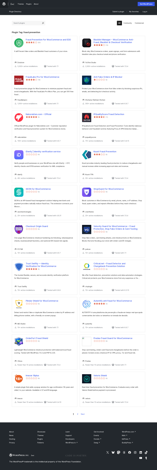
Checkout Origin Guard (37, 226)
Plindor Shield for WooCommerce (42, 301)
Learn (68, 432)
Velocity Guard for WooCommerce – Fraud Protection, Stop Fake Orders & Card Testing (115, 227)
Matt (124, 435)
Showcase (41, 432)
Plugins (40, 439)
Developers (70, 439)
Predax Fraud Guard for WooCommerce (113, 338)
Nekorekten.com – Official (38, 114)
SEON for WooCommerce (38, 189)
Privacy (12, 443)
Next (83, 414)
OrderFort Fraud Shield (37, 338)
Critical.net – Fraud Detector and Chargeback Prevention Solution (109, 264)
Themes (40, 435)
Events (96, 435)
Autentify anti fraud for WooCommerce (113, 301)
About (11, 432)
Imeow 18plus (32, 375)
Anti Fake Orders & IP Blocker (108, 77)
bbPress (126, 439)
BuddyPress (127, 443)
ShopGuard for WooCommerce (109, 189)
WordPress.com (129, 432)
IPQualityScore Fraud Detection (109, 114)
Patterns (40, 443)
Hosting (12, 439)
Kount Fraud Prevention (105, 151)
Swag (97, 443)
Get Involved (99, 432)
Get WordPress (146, 4)
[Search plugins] (43, 23)
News (11, 435)
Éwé (32, 455)
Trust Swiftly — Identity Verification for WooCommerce (41, 264)
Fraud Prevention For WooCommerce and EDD (48, 39)
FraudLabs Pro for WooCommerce (42, 77)
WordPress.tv (72, 443)
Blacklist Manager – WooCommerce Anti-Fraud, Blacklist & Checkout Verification (114, 40)
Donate (97, 439)
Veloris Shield (100, 375)
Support (69, 435)
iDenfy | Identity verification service (43, 151)
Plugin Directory (15, 12)
